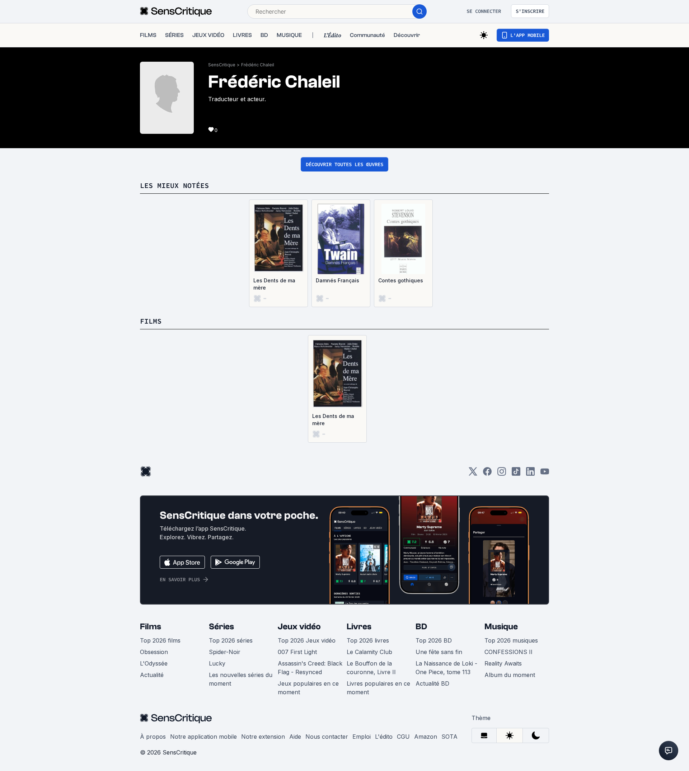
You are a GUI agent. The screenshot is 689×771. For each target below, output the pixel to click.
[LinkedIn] (530, 474)
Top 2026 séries (231, 640)
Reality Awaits (503, 663)
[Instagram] (501, 474)
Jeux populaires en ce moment (308, 688)
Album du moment (509, 674)
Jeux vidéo (299, 626)
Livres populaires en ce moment (378, 688)
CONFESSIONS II (508, 651)
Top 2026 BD (434, 640)
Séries (221, 626)
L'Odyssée (154, 663)
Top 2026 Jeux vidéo (307, 640)
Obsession (154, 651)
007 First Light (297, 651)
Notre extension (263, 736)
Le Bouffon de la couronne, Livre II (371, 668)
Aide (295, 736)
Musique (501, 626)
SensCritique (221, 64)
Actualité (152, 674)
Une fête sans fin (439, 651)
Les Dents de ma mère (274, 284)
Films (150, 626)
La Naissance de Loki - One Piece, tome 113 (446, 668)
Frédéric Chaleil (257, 64)
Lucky (217, 663)
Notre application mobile (203, 736)
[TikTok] (516, 474)
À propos (153, 736)
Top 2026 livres (368, 640)
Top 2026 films (160, 640)
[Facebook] (487, 474)
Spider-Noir (224, 651)
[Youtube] (544, 474)
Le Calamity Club (369, 651)
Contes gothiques (400, 280)
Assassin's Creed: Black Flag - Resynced (310, 668)
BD (421, 626)
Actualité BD (432, 683)
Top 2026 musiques (511, 640)
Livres (359, 626)
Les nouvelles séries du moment (240, 679)
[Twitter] (473, 474)
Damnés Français (337, 280)
